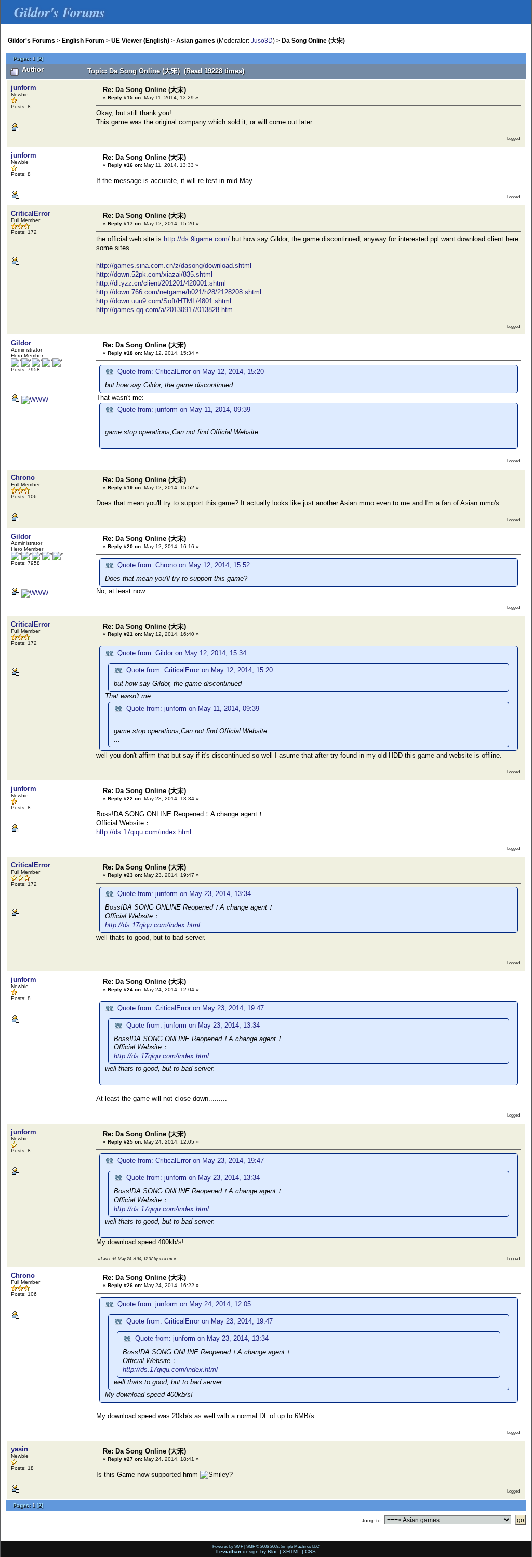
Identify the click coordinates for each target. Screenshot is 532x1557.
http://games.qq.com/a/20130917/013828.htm (164, 310)
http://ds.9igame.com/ (197, 239)
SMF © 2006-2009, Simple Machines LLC (283, 1546)
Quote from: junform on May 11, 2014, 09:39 (183, 409)
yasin (19, 1449)
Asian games (195, 40)
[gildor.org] (34, 400)
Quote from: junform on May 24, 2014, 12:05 (184, 1304)
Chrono (23, 478)
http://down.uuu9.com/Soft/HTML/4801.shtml (163, 301)
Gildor (21, 343)
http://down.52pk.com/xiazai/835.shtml (154, 274)
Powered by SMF (227, 1546)
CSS (310, 1551)
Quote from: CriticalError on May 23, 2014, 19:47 (190, 1008)
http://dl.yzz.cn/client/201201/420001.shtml (161, 283)
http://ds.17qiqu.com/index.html (143, 832)
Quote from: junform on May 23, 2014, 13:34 (184, 894)
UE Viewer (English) (140, 40)
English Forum (83, 40)
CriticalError (30, 213)
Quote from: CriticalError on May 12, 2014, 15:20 (190, 371)
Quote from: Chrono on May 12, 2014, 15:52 (183, 565)
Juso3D (262, 40)
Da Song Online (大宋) (313, 40)
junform (23, 88)
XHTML (291, 1551)
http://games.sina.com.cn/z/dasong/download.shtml (173, 265)
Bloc (273, 1551)
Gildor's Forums (31, 40)
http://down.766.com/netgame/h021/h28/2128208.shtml (178, 292)
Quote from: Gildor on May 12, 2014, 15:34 (181, 653)
